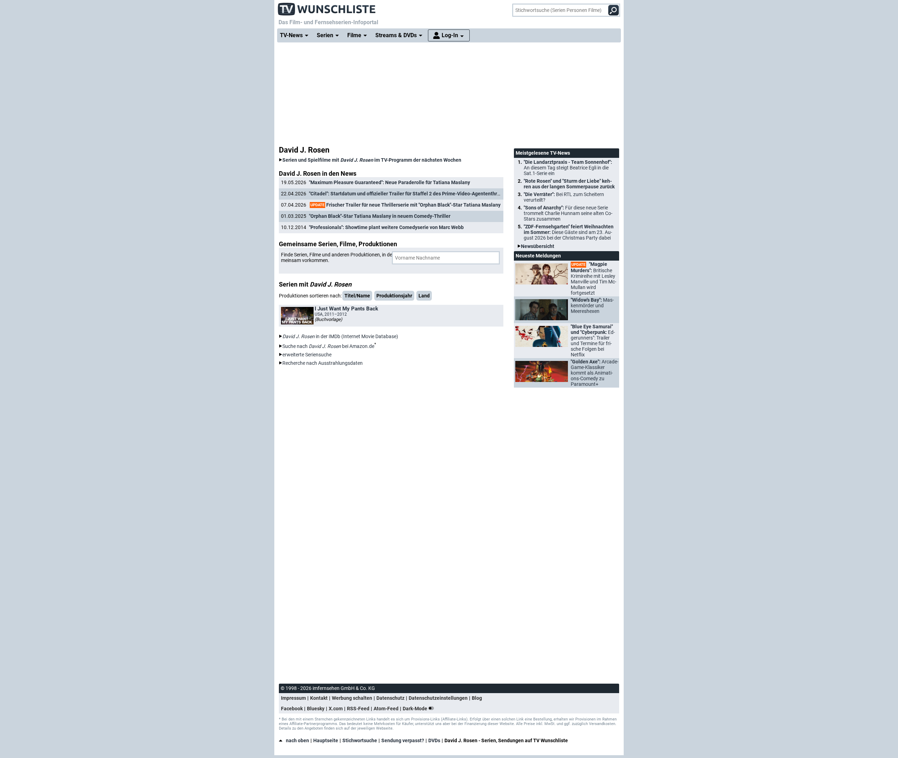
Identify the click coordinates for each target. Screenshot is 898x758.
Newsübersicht (537, 246)
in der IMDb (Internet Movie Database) (340, 336)
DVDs (434, 740)
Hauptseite (325, 740)
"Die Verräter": (564, 197)
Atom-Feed (386, 708)
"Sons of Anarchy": (568, 213)
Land (424, 295)
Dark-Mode (415, 708)
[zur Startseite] (327, 7)
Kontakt (319, 698)
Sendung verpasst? (402, 740)
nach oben (297, 740)
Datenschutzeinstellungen (438, 698)
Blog (477, 698)
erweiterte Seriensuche (306, 354)
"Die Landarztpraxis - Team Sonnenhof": (568, 167)
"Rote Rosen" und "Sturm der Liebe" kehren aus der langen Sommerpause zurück (569, 183)
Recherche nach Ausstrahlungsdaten (322, 363)
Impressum (293, 698)
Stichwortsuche (359, 740)
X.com (336, 708)
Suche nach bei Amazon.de (328, 346)
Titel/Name (357, 295)
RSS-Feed (358, 708)
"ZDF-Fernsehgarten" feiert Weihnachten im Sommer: (569, 232)
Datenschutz (390, 698)
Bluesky (315, 708)
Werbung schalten (352, 698)
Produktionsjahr (394, 295)
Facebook (292, 708)
